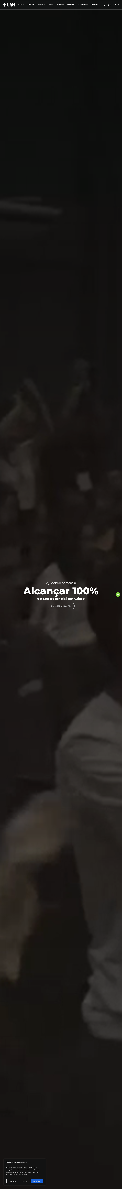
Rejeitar (25, 1181)
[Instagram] (111, 5)
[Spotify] (116, 5)
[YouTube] (108, 5)
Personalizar (12, 1181)
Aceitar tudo (36, 1181)
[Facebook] (113, 5)
